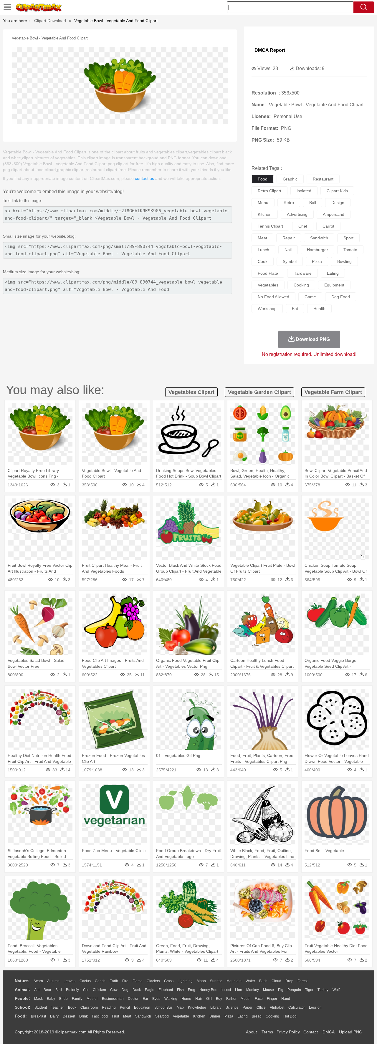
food (262, 179)
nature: (22, 980)
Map (180, 1007)
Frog (191, 990)
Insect (226, 990)
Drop (289, 981)
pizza (317, 261)
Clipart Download (50, 20)
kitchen (265, 214)
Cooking (272, 1016)
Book (72, 1007)
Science (232, 1007)
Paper (247, 1007)
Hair (198, 999)
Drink (83, 1016)
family (77, 999)
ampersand (333, 214)
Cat (86, 990)
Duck (137, 990)
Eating (242, 1016)
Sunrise (216, 981)
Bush (263, 981)
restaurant (323, 179)
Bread (257, 1016)
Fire (125, 981)
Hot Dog (290, 1016)
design (337, 202)
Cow (114, 990)
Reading (109, 1007)
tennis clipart (270, 226)
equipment (334, 285)
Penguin (294, 990)
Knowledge (197, 1007)
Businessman (113, 999)
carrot (328, 226)
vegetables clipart (191, 392)
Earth (114, 981)
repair (288, 238)
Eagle (149, 990)
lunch (263, 249)
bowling (344, 261)
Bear (47, 990)
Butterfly (72, 990)
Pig (280, 990)
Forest (302, 981)
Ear (145, 999)
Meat (127, 1016)
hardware (302, 273)
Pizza (228, 1016)
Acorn (38, 981)
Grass (168, 981)
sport (348, 238)
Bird (58, 990)
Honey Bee (208, 990)
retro (289, 202)
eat (295, 308)
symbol (290, 261)
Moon (201, 981)
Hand (285, 999)
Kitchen (199, 1016)
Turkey (323, 990)
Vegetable (181, 1016)
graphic (290, 179)
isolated (304, 190)
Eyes (156, 999)
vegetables (268, 285)
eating (333, 273)
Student (40, 1007)
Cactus (85, 981)
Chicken (99, 990)
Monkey (252, 990)
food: (21, 1016)
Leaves (69, 981)
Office (261, 1007)
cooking (301, 285)
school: (22, 1007)
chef (302, 226)
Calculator (296, 1007)
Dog (125, 990)
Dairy (54, 1016)
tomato (350, 249)
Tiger (309, 990)
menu (263, 202)
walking (170, 999)
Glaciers (153, 981)
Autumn (53, 981)
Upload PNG (350, 1032)
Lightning (185, 981)
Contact (310, 1032)
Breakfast (38, 1016)
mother (92, 999)
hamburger (317, 249)
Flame (138, 981)
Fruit (115, 1016)
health (319, 308)
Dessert (69, 1016)
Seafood (162, 1016)
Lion (238, 990)
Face (259, 999)
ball (312, 202)
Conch (100, 981)
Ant (36, 990)
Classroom (89, 1007)
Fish (180, 990)
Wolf (336, 990)
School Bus (163, 1007)
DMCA (328, 1032)
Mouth (246, 999)
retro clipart (269, 190)
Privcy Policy (288, 1032)
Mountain (234, 981)
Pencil (125, 1007)
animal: (22, 989)
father (231, 999)
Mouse (268, 990)
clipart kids (337, 190)
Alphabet (277, 1007)
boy (219, 999)
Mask (38, 999)
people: (22, 998)
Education (142, 1007)
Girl (209, 999)
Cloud (276, 981)
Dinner (214, 1016)
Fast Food (100, 1016)
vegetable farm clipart (333, 392)
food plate (268, 273)
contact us (144, 178)
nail (288, 249)
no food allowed (273, 296)
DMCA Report (269, 50)
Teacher (57, 1007)
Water (250, 981)
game (310, 296)
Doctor (133, 999)
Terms (267, 1032)
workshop (267, 308)
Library (215, 1007)
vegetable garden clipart (259, 392)
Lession (315, 1007)
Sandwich (143, 1016)
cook (262, 261)
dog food (340, 296)
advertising (297, 214)
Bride (63, 999)
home (186, 999)
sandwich (319, 238)
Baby (51, 999)
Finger (272, 999)
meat (262, 238)
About (251, 1032)
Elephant (165, 990)
